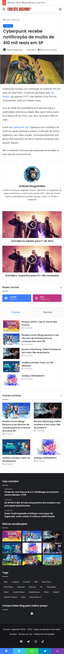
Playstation (51, 587)
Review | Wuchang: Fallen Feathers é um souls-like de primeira (41, 351)
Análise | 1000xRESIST (33, 375)
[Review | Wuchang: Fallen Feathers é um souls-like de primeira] (11, 353)
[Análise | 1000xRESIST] (11, 380)
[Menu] (3, 10)
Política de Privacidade (44, 634)
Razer (6, 592)
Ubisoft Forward (10, 597)
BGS (6, 582)
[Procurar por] (60, 10)
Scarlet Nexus (19, 592)
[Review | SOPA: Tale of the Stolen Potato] (11, 325)
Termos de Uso (25, 634)
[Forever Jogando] (19, 9)
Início (7, 19)
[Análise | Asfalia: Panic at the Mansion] (11, 366)
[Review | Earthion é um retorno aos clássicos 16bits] (32, 560)
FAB (36, 582)
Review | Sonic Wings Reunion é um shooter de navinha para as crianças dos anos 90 (40, 338)
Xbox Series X (35, 597)
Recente (47, 312)
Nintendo (21, 587)
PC (41, 587)
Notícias (15, 19)
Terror (46, 592)
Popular (16, 312)
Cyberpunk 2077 (21, 127)
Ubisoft (56, 592)
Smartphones (34, 592)
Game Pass (46, 582)
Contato (13, 634)
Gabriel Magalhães (15, 50)
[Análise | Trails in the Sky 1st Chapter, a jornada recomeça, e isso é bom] (11, 560)
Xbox (23, 597)
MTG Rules (8, 587)
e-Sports (15, 582)
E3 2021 (26, 582)
